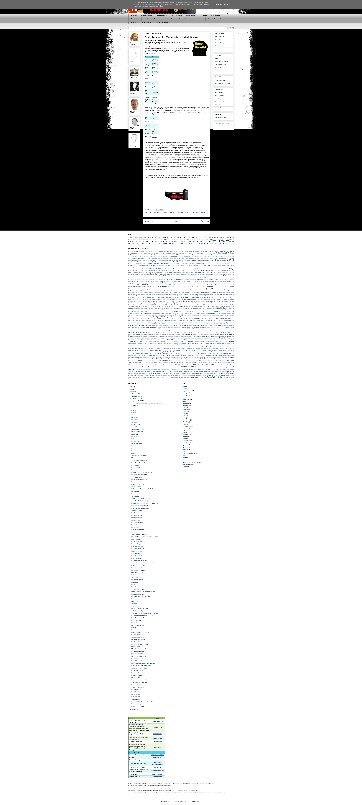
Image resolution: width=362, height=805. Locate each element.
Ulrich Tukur (195, 371)
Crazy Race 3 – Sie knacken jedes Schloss (143, 501)
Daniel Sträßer (181, 272)
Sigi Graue (194, 357)
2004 (188, 241)
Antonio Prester (227, 258)
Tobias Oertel (184, 369)
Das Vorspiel (134, 419)
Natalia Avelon (176, 339)
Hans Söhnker (143, 295)
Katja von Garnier (170, 317)
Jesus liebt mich (135, 427)
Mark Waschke (176, 329)
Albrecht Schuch (180, 251)
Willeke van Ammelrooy (197, 375)
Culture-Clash (186, 399)
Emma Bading (207, 279)
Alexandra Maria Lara (134, 253)
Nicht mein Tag (135, 696)
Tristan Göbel (131, 371)
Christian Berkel (144, 269)
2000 (166, 241)
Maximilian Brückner (206, 332)
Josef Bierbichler (226, 310)
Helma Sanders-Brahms (228, 297)
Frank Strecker (204, 284)
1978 (167, 239)
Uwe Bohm (136, 373)
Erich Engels (153, 281)
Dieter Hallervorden (183, 274)
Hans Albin (173, 294)
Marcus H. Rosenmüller (214, 19)
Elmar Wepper (159, 279)
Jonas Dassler (211, 310)
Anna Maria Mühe (175, 256)
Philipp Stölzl (183, 348)
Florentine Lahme (230, 283)
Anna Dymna (151, 256)
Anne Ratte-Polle (217, 256)
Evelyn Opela (131, 283)
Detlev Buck (203, 15)
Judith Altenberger (167, 311)
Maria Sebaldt (158, 327)
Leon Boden (186, 320)
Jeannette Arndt (227, 306)
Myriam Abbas (138, 339)
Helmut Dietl (218, 77)
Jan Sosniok (224, 304)
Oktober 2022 (136, 398)
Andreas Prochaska (145, 254)
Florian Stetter (173, 284)
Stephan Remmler (173, 360)
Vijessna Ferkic (213, 373)
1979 (172, 239)
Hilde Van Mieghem (195, 301)
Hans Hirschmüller (199, 294)
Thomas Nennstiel (201, 212)
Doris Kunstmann (205, 276)
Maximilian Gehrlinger (215, 332)
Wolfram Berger (203, 377)
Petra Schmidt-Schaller (145, 348)
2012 (142, 243)
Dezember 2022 (136, 394)
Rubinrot (133, 412)
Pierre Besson (197, 348)
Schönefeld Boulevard (137, 431)
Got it (226, 4)
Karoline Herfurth (177, 315)
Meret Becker (188, 334)
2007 (206, 241)
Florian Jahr (158, 284)
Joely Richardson (144, 310)
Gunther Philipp (208, 290)
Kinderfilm (185, 422)
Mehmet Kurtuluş (145, 334)
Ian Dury (165, 303)
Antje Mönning (188, 258)
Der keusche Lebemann (137, 630)
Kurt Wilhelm (202, 318)
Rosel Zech (178, 353)
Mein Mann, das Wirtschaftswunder (141, 665)
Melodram (185, 428)
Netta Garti (209, 339)
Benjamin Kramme (144, 263)
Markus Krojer (221, 329)
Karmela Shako (168, 315)
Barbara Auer (158, 261)
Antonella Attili (221, 258)
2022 (221, 243)
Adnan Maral (141, 251)
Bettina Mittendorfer (217, 263)
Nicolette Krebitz (138, 341)
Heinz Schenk (212, 297)
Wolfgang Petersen (165, 377)
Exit (132, 470)
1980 (177, 239)
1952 (163, 237)
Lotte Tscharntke (138, 323)
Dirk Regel (218, 67)
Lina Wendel (165, 322)
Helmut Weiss (155, 299)
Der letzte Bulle (135, 694)
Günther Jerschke (164, 292)
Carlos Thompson (230, 265)
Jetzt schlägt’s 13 (136, 577)
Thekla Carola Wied (190, 212)
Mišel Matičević (187, 338)
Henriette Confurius (195, 299)
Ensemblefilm (186, 403)
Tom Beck (198, 369)
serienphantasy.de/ (157, 770)
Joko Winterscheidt (196, 310)
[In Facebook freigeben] (161, 210)
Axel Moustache (222, 260)
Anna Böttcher (145, 256)
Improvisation (186, 420)
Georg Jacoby (191, 289)
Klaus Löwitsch (141, 318)
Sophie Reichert (196, 358)
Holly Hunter (225, 301)
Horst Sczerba (145, 303)
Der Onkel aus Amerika (137, 625)
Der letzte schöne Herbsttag (139, 479)
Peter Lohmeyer (189, 347)
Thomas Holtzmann (155, 367)
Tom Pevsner (208, 369)
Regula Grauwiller (223, 350)
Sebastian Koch (209, 355)
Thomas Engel (227, 364)
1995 (140, 241)
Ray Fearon (215, 350)
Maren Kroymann (199, 325)
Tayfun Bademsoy (167, 364)
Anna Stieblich (193, 256)
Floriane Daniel (181, 284)
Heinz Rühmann (219, 95)
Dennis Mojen (147, 274)
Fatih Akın (169, 283)
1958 (195, 237)
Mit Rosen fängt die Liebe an (139, 544)
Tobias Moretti (176, 369)
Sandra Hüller (166, 355)
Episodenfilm (186, 405)
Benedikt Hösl (137, 263)
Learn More (218, 4)
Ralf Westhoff (190, 350)
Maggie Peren (224, 323)
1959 (200, 237)
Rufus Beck (208, 353)
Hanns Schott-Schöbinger (157, 294)
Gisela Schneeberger (141, 290)
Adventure (185, 388)
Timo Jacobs (163, 369)
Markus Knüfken (213, 329)
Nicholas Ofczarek (221, 339)
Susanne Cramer (229, 360)
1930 (129, 237)
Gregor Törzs (163, 290)
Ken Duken (192, 316)
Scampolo (134, 603)
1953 (168, 237)
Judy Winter (173, 212)
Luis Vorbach (186, 323)
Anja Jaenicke (205, 254)
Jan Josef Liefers (204, 304)
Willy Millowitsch (219, 105)
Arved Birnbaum (186, 260)
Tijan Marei (228, 367)
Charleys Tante (135, 646)
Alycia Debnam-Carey (183, 253)
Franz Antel (218, 284)
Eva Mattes (216, 281)
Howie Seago (160, 303)
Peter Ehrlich (151, 346)
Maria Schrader (150, 327)
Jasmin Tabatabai (180, 306)
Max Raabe (168, 332)
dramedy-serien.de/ (157, 755)
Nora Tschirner (230, 341)
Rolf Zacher (227, 352)
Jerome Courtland (174, 308)
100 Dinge (134, 422)
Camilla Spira (190, 265)
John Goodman (180, 310)
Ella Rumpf (142, 279)
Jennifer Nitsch (142, 308)
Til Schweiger (190, 15)
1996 (145, 241)
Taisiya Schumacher (229, 362)
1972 (145, 239)
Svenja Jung (173, 362)
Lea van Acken (155, 320)
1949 (149, 237)
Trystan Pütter (143, 371)
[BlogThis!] (157, 210)
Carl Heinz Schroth (217, 265)
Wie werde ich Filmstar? (138, 553)
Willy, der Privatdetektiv (137, 529)
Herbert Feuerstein (229, 299)
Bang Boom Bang (136, 704)
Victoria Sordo (207, 373)
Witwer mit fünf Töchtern (138, 687)
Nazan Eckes (190, 339)
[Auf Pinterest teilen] (163, 210)
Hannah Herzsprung (210, 292)
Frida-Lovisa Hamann (224, 286)
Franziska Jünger (154, 286)
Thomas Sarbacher (202, 367)
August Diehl (200, 260)
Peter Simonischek (198, 346)
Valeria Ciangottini (174, 373)
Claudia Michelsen (179, 270)
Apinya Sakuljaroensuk (138, 260)
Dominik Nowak (171, 276)
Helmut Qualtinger (147, 299)
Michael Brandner (219, 334)
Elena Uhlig (203, 277)
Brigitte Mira (152, 265)
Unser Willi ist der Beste (138, 661)
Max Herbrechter (161, 332)
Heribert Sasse (166, 301)
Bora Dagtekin (215, 15)
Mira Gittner (161, 338)
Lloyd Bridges (228, 322)
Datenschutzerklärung (188, 464)
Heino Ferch (168, 297)
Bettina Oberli (225, 263)
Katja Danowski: (146, 316)
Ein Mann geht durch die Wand (139, 641)
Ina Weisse (170, 303)
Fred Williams (203, 286)
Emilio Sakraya (199, 279)
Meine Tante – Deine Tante (138, 618)
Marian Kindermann (166, 327)
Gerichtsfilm (186, 411)
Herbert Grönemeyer (142, 301)
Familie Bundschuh (220, 117)
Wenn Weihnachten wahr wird (139, 460)
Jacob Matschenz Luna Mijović (170, 304)
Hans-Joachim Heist (155, 295)
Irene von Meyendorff (204, 303)
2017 (182, 243)
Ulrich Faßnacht (174, 371)
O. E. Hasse (138, 343)
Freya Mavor (216, 286)
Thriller (184, 451)
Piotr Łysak (218, 348)
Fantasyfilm (186, 409)
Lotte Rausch (131, 323)
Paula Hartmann (187, 345)
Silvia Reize (208, 357)
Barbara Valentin (190, 261)
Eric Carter (141, 281)
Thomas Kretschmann (166, 367)
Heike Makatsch (146, 297)
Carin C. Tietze (202, 265)
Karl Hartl (148, 315)
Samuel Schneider (158, 355)
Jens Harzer (154, 308)
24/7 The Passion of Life (138, 510)
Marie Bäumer (200, 327)
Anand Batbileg (212, 253)
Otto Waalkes (213, 343)
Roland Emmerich (207, 352)
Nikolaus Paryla (160, 341)
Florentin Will (223, 283)
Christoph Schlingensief (141, 270)
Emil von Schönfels (184, 279)
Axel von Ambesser (145, 261)
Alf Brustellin (144, 253)
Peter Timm (213, 346)
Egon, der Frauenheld (137, 546)
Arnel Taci (173, 260)
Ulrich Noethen (183, 371)
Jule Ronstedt (188, 311)
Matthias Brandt (206, 330)
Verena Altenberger (191, 373)
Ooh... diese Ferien (136, 601)
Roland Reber (215, 352)
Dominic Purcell (155, 276)
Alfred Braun (150, 253)
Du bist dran (134, 434)
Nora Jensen (222, 341)
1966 (224, 237)
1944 (141, 237)
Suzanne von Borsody (143, 362)
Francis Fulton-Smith (189, 284)
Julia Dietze (193, 311)
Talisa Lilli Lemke (132, 364)
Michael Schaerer (184, 336)
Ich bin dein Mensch (136, 441)
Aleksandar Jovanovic (189, 251)
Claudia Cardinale (170, 270)
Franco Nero (197, 284)
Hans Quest (136, 296)
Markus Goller (135, 19)
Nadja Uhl (170, 339)
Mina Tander (154, 338)
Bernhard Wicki (200, 263)
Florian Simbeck (166, 284)
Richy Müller (163, 352)
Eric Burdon (136, 281)
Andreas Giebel (137, 254)
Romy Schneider (136, 353)
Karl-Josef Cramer (154, 315)
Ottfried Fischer (200, 343)
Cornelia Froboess (225, 270)
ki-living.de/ (157, 741)
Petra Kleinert (135, 348)
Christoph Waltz (151, 270)
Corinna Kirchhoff (216, 270)
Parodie (185, 432)
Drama (184, 401)
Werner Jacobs (167, 375)
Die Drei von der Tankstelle (138, 658)
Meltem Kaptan (166, 334)
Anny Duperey (181, 258)
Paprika (133, 599)
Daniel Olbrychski (173, 272)
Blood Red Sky (135, 692)
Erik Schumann (161, 281)
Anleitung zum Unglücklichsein (139, 455)
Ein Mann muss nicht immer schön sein (142, 615)
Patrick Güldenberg (135, 345)
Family (184, 407)
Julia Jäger (220, 311)
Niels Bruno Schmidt (147, 341)
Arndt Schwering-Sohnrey (165, 260)
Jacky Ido (152, 304)
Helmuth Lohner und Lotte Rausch (173, 299)
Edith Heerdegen (173, 277)
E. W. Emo (226, 276)
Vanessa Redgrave (182, 373)
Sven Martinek (152, 362)
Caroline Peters (149, 267)
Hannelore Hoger (230, 292)
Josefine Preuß (135, 311)
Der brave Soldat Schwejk (138, 639)
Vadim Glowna (165, 373)
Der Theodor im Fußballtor (138, 570)
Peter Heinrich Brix (180, 346)
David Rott (209, 272)
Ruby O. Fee (193, 353)
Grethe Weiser (171, 290)
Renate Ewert (131, 352)
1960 (205, 237)
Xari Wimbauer (226, 377)
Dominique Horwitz (179, 276)
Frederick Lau (209, 286)
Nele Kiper (196, 339)
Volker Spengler (139, 375)
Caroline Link (158, 19)
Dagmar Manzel (158, 272)
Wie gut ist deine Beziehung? (139, 474)
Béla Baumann (183, 265)
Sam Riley (143, 355)
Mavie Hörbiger (148, 332)
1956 (183, 237)
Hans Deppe (192, 294)
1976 (162, 239)
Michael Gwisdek (144, 336)
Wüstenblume (135, 458)
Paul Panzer (167, 345)
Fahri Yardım (145, 283)
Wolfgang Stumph (194, 377)
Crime (184, 397)
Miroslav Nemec (180, 338)
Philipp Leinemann (176, 348)
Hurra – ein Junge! (136, 558)
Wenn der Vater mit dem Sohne (139, 649)
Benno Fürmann (162, 263)
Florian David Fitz (220, 33)
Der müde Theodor (136, 689)
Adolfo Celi (147, 251)
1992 (227, 239)
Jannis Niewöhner (154, 306)
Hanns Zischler (167, 294)
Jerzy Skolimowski (182, 308)
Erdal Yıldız (130, 281)
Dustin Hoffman (219, 276)
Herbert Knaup (151, 301)
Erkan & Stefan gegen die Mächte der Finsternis (144, 503)
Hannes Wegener (141, 294)
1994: (136, 241)
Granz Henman (156, 290)
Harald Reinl (218, 295)
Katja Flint (152, 316)
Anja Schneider (223, 254)
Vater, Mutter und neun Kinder (139, 680)
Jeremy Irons (160, 308)
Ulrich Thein (189, 371)
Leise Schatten (135, 467)
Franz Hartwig (224, 284)
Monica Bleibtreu (208, 338)
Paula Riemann (194, 345)
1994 (131, 241)
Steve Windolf (197, 360)
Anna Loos (168, 256)
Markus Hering (199, 329)
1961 (210, 237)
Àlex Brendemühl (169, 378)
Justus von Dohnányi (174, 313)
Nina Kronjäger (189, 341)
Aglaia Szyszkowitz (162, 251)
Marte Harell (228, 329)
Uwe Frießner (142, 373)
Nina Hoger (174, 341)
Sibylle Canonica (171, 357)
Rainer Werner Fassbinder (223, 83)
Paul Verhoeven (173, 345)
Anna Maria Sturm (185, 256)
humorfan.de (157, 738)
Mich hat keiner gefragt (137, 484)
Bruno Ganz (158, 265)
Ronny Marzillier (153, 353)
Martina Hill (167, 330)
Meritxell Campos (196, 334)
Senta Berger (135, 357)
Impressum (186, 466)
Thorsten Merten (220, 367)
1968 (232, 237)
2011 (133, 243)
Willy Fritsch (211, 375)
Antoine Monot (200, 258)
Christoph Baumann (216, 269)
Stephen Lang (191, 360)
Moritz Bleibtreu (224, 338)
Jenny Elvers (149, 308)
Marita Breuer (170, 329)
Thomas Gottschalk (136, 367)
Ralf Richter (182, 350)
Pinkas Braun (213, 348)
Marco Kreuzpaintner (160, 325)
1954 (173, 237)
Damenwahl (134, 622)
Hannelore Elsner (220, 292)
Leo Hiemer (179, 320)
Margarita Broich (227, 325)
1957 (189, 237)
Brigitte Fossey (145, 265)
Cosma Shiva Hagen (137, 272)
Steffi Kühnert (138, 360)
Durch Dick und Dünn (137, 568)
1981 (181, 239)
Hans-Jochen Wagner (165, 295)
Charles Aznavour (206, 267)
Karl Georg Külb (141, 315)
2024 (131, 387)
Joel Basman (137, 310)
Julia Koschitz (227, 311)
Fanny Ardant (157, 283)
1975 (158, 239)
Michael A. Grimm (210, 334)
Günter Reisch (157, 292)
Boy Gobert (139, 265)
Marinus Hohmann (150, 329)
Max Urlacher (174, 332)
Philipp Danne (169, 348)
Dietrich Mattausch (220, 274)
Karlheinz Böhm (161, 315)
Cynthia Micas (152, 272)
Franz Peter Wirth (137, 286)
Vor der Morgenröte (136, 443)
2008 (214, 241)
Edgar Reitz (160, 277)
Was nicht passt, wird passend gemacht (142, 701)
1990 (218, 239)
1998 (155, 241)
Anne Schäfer (224, 256)
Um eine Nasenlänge (137, 579)
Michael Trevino (191, 336)
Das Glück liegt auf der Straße (139, 608)
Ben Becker (130, 263)
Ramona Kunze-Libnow (207, 350)
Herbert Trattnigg (159, 301)
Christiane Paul (180, 269)
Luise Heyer (209, 323)
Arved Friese (193, 260)
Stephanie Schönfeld (182, 360)
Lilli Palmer (146, 322)
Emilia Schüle (192, 279)
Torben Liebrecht (222, 369)
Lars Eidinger (227, 318)
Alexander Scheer (229, 251)
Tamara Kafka (139, 364)
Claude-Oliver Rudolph (161, 270)
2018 (190, 243)
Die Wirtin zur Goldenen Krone (139, 556)
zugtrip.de (157, 747)
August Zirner (207, 260)
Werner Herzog (160, 375)
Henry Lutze (221, 299)
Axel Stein (137, 262)
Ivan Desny (133, 304)
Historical (185, 415)
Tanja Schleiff (152, 364)
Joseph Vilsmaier (144, 311)
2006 (200, 241)
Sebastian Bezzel (200, 355)
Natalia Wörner (183, 339)
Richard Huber (149, 352)
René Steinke (138, 352)
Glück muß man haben (137, 572)
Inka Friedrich (195, 303)
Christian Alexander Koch (133, 269)
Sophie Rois (203, 358)
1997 (150, 241)
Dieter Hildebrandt (192, 274)
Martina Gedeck (159, 331)
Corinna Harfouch (206, 270)
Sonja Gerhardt (181, 359)
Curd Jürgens (145, 272)
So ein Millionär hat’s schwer (139, 682)
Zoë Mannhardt (153, 378)
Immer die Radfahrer (137, 685)
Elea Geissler (197, 277)
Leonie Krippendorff (208, 320)
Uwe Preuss (158, 373)
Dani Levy (218, 39)
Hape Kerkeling (205, 295)
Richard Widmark (156, 352)
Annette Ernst (219, 58)
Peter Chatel (145, 346)
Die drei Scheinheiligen (137, 522)
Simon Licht (227, 357)
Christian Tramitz (220, 108)
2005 (193, 241)
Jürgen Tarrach (205, 313)
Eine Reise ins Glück (137, 541)
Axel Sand (131, 262)
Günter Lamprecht (149, 292)
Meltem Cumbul (159, 334)
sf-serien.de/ (157, 757)
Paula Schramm (201, 345)
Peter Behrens (139, 346)
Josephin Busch (158, 311)
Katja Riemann (219, 89)
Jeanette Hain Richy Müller (217, 306)
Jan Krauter (212, 304)
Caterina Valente (157, 267)
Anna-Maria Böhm (209, 256)
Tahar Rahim (222, 362)
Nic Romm (215, 339)
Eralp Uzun (231, 279)
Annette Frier (144, 258)
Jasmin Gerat (162, 306)
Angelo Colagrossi (185, 254)
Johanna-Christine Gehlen (171, 310)
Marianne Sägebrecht (191, 327)
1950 (154, 237)
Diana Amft (170, 274)
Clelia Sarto (185, 270)
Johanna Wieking (152, 310)
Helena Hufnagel (219, 297)
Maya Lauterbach (136, 334)
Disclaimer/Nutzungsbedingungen (192, 462)
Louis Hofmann (154, 323)
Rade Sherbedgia (136, 350)
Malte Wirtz (134, 22)
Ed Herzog (145, 277)
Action (184, 386)
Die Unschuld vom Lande (138, 548)
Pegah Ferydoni (209, 345)
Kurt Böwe (183, 318)
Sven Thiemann (158, 362)
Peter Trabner (220, 346)
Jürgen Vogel (212, 313)
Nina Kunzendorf (197, 341)
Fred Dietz (192, 286)
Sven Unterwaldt (166, 362)
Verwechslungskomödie (189, 453)
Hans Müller (216, 294)
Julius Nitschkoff (156, 313)
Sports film (185, 445)
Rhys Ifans (143, 352)
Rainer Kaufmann (150, 350)
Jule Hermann (181, 311)
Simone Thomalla (156, 358)
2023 (131, 389)
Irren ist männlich (136, 465)
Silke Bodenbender (201, 357)
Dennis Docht (140, 274)
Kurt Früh (188, 318)
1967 (228, 237)
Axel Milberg (165, 212)
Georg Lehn (198, 289)
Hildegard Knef (203, 301)
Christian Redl (163, 269)
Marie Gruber (207, 327)
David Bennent (195, 272)
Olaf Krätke (143, 343)
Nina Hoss (180, 341)
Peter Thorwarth (219, 36)
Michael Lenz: (164, 336)
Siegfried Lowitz (187, 357)
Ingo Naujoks (182, 303)
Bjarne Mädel (231, 263)
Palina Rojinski (220, 343)
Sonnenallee (134, 405)
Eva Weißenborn (222, 281)
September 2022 (136, 401)
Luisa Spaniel (193, 323)
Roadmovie (186, 436)
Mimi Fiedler (147, 338)
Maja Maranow (230, 323)
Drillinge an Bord (135, 673)
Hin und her (134, 587)
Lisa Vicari (203, 322)
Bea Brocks (219, 261)
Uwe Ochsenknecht (150, 373)
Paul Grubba (154, 345)
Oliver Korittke (161, 343)
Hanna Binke (191, 292)
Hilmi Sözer (210, 301)
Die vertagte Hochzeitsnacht (139, 560)
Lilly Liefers (159, 322)
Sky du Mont (165, 359)
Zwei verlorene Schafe (137, 429)
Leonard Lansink (200, 320)
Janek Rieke (131, 306)
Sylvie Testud (195, 362)
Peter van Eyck (227, 346)
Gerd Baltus (220, 289)
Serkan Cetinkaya (143, 357)
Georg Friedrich (184, 289)
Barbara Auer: (165, 261)
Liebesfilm (231, 320)
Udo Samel (160, 371)
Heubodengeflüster (136, 517)
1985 (199, 239)
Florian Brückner (131, 284)
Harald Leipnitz (212, 295)
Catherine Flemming (165, 267)
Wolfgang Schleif (174, 377)
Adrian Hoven (153, 251)
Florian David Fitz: (152, 284)
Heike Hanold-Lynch (137, 297)
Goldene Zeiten (135, 699)
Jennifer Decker (135, 308)
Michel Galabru (216, 336)
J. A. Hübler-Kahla (140, 304)
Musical (185, 430)
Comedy (185, 393)
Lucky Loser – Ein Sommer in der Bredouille (143, 489)
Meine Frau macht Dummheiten (140, 632)
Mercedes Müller (180, 334)
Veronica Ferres (199, 373)
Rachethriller (186, 434)
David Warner (216, 272)
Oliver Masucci (169, 343)
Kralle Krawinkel (165, 318)
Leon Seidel (192, 320)
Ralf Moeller (176, 350)
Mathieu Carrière (190, 330)
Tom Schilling (214, 369)
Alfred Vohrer (157, 253)
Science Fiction (187, 440)
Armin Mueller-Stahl (147, 260)
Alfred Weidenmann (166, 253)
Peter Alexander (230, 345)
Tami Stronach (145, 364)
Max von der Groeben (190, 332)
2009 (223, 241)
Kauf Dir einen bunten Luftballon (140, 668)
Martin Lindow (141, 330)
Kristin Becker (172, 318)
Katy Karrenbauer (185, 316)
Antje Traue (194, 258)
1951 (159, 237)
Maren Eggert (192, 325)
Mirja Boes (174, 338)
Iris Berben (212, 303)
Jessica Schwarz (190, 308)
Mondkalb (134, 436)
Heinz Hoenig (194, 297)
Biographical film (187, 391)
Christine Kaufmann (188, 269)
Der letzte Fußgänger (137, 670)
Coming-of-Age (187, 395)
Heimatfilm (185, 413)
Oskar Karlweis (182, 343)
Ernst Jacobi (168, 281)
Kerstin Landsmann (199, 316)
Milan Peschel (141, 338)
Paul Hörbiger (161, 345)
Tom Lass (202, 369)
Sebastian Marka (225, 355)
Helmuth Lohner (161, 299)
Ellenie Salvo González (150, 279)
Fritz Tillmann (140, 289)
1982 (185, 239)
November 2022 (136, 396)
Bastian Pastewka (213, 261)
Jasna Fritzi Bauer (190, 306)
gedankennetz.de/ (157, 721)
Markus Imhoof (206, 329)
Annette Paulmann (152, 258)
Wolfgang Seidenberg (184, 377)
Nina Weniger (209, 341)
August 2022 (135, 709)
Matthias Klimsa (222, 330)
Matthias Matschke (230, 330)
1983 (190, 239)
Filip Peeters (208, 283)
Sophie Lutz (189, 358)
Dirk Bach (135, 276)
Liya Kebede (222, 322)
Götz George (141, 292)
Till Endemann (141, 369)
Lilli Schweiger (153, 322)
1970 (135, 239)
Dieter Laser (198, 274)
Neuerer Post (149, 221)
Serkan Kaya (150, 357)
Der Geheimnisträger (137, 515)
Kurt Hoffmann (195, 318)
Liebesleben (134, 446)
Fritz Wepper (153, 289)
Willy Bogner (205, 375)
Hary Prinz (223, 295)
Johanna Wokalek (160, 310)
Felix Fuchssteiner (184, 283)
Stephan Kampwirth (156, 360)
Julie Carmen (150, 313)
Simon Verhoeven (161, 15)
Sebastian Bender (191, 355)
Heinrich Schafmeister (176, 297)
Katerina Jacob (206, 315)
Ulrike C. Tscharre (203, 371)
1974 (154, 239)
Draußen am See (136, 415)
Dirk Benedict (141, 276)
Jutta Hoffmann (184, 313)
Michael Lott (170, 336)
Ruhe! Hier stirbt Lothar (137, 706)
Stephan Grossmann (147, 360)
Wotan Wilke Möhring (214, 377)
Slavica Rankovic (173, 358)
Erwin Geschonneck (182, 281)
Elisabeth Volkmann (224, 277)
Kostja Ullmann (157, 318)
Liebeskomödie (132, 322)
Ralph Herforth (198, 350)
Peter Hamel (173, 346)
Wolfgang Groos (154, 377)
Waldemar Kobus (147, 375)
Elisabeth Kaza (216, 277)
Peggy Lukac (216, 345)
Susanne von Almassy (133, 362)
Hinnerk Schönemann (218, 301)
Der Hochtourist (135, 527)
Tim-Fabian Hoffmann (156, 369)
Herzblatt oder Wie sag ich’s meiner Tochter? (143, 591)
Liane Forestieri (224, 320)
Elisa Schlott (210, 277)
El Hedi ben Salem (189, 277)
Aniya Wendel (199, 254)
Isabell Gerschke (226, 303)
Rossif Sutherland (185, 353)
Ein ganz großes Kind (137, 634)
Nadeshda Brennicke (146, 339)
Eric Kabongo (147, 281)
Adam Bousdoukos (133, 251)
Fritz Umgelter (147, 289)
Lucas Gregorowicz (171, 323)
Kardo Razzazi (227, 313)
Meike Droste (152, 334)
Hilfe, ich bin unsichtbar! (138, 565)
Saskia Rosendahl (175, 355)
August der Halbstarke (137, 551)
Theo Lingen (218, 98)
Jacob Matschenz (159, 304)
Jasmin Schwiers (170, 306)
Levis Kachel (180, 212)
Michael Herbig (219, 43)
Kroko (133, 439)
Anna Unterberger (201, 256)
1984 (195, 239)
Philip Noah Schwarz (161, 348)
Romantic (185, 438)
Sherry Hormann (220, 46)
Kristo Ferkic (178, 318)
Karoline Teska (194, 315)
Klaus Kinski (135, 318)
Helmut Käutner (139, 299)
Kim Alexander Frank (214, 316)
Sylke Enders (180, 362)
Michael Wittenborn (200, 336)
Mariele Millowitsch (225, 327)
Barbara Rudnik (173, 261)
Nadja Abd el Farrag (156, 339)
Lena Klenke (174, 320)
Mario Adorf (158, 329)
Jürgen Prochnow (197, 313)
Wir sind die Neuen (136, 477)
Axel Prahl (230, 260)
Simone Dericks (147, 358)
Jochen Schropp (230, 308)
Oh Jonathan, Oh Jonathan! (138, 637)
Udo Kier (155, 371)
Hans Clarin (186, 294)
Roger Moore (200, 352)
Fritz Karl (135, 289)
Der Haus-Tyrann (136, 677)
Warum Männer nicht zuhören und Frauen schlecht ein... (146, 403)
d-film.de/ (157, 767)
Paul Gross (149, 345)
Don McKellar (186, 276)
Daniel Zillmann (188, 272)
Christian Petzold (184, 19)
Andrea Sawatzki (156, 212)
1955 (178, 237)
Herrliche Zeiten (135, 520)
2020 (205, 243)
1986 (204, 239)
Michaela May (209, 336)
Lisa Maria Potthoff (185, 322)
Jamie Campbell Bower (182, 304)
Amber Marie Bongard (202, 253)
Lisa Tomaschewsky (195, 322)
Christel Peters (230, 267)
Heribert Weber (173, 301)
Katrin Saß (178, 316)
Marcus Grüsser (168, 325)
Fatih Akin (147, 19)
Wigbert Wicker (174, 375)
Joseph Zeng (152, 311)
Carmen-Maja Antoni (132, 267)
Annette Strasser (160, 258)
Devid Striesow (162, 274)
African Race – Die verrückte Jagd (140, 498)
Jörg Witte (190, 313)
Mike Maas (133, 338)
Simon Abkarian (220, 357)
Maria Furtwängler (135, 327)
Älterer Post (205, 221)
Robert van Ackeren (193, 352)
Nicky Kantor (228, 339)
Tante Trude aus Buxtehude (138, 534)
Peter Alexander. (132, 346)
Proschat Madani (225, 348)
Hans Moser (205, 294)
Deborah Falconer (230, 272)
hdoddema (186, 801)
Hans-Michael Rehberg (176, 295)
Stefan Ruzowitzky (225, 358)
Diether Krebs (205, 274)
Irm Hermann (219, 303)
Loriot (232, 322)
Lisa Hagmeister (176, 322)
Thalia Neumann (182, 364)
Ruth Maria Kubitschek (217, 353)
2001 (172, 241)
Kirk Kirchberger (227, 316)
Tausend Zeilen (135, 408)
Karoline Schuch (187, 315)
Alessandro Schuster (199, 251)
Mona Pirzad (194, 338)
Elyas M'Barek (167, 279)
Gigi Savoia (226, 289)
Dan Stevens (165, 272)
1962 (214, 237)
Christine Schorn (207, 269)
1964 (219, 237)
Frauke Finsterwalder (185, 286)
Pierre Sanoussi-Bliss (205, 348)
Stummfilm (185, 449)
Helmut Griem (131, 299)
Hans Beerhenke (180, 294)
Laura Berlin (135, 320)
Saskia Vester (182, 355)
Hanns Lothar (148, 294)
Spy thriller (185, 447)
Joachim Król (221, 308)
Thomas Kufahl (175, 367)
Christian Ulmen (172, 269)
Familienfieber (135, 491)
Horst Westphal (153, 303)
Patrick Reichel (143, 345)
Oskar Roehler (198, 19)
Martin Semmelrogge (149, 330)
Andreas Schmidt (154, 254)
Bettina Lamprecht (208, 263)
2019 (198, 243)
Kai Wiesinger (220, 313)
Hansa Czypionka (195, 295)
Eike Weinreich (181, 277)
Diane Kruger (176, 274)
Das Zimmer (134, 513)
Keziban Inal (207, 316)
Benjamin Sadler (152, 263)
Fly (132, 448)
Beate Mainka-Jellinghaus (228, 261)
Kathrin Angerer (138, 316)
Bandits (133, 451)
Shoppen (133, 482)
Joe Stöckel (131, 310)
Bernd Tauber (193, 263)
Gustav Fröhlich (215, 290)
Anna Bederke (138, 256)
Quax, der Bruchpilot (137, 653)
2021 (150, 212)
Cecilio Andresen (189, 267)
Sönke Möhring (203, 362)
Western (185, 457)
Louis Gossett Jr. (146, 323)
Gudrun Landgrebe (187, 290)
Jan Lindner (217, 304)
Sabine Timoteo (136, 355)
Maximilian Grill (225, 332)
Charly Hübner (214, 267)
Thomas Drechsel (219, 364)
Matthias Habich (214, 330)
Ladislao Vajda (208, 318)
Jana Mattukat (230, 304)
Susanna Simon (212, 360)
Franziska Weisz (176, 286)
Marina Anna (133, 329)
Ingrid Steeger (189, 303)
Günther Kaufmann (173, 292)
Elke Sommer (137, 279)
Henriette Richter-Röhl (205, 299)
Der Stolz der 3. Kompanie (138, 656)
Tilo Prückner (148, 369)
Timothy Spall (170, 369)
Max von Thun (181, 332)
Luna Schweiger (216, 323)
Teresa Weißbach (175, 364)
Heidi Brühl (130, 297)
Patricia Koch (227, 343)
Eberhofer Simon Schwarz (136, 277)
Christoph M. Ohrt (224, 269)
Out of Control (135, 496)
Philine (133, 584)
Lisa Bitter (170, 322)
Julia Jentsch (214, 311)
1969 (131, 239)
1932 (133, 237)
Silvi (132, 493)
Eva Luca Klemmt (204, 281)
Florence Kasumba (216, 283)
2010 (232, 241)
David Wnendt (222, 272)
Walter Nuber (154, 375)
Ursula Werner (224, 371)
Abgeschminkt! (135, 453)
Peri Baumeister (222, 345)
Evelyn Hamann (230, 281)
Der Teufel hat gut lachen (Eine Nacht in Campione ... (146, 536)
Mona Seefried (200, 338)
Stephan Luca (165, 360)
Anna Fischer (157, 256)
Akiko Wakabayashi (171, 251)
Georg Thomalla (219, 101)
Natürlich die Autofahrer (137, 675)
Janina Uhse (137, 306)
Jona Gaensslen (204, 310)
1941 (137, 237)
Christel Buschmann (222, 267)
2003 (183, 241)
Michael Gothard (136, 336)
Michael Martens (176, 336)
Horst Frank (231, 301)
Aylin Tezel (152, 261)
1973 (150, 239)
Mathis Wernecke (198, 330)
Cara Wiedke (195, 265)
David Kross (202, 272)
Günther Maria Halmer (183, 292)
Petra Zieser (153, 348)
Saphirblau (134, 410)
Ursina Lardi (211, 371)
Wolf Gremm (138, 377)
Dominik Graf (171, 19)
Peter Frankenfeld (158, 346)
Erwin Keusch (190, 281)
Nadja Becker (164, 339)
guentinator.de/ (157, 727)
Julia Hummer (200, 311)
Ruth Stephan (226, 353)
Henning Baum (186, 299)
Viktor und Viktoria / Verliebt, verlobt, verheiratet (144, 613)
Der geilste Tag (135, 424)
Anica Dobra (192, 254)
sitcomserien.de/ (157, 760)
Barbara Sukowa (181, 261)
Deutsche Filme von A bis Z (223, 123)
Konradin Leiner (149, 318)
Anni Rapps (166, 258)
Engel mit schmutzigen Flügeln (139, 505)
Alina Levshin (175, 253)
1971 (140, 239)
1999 (161, 241)
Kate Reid (200, 315)
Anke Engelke (230, 254)
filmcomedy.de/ (157, 774)
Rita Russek (178, 352)
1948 (145, 237)
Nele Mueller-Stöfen (203, 339)
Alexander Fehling (209, 251)
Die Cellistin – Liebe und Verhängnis (141, 462)
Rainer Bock (142, 350)
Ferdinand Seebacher (201, 283)
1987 (208, 239)
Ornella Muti (176, 343)
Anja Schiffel (216, 254)
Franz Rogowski (146, 286)
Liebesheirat (134, 582)
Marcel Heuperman (151, 325)
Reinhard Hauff (230, 350)
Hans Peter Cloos (224, 294)
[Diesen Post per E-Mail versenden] (156, 210)
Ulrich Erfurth (166, 371)
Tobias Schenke (191, 369)
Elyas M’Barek (176, 279)
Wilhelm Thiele (182, 375)
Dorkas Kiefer (212, 276)
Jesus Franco (198, 308)
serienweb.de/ (157, 776)
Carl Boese (210, 265)
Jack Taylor (147, 304)
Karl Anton (135, 315)
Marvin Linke (182, 330)
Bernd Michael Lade (178, 263)
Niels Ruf (154, 341)
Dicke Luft (134, 525)
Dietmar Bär (212, 274)
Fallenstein (151, 283)
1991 (223, 239)
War (184, 455)
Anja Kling (211, 254)
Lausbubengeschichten (137, 594)
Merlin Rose (203, 334)
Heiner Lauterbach (158, 297)
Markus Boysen (183, 329)
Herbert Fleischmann (132, 301)
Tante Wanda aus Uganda (138, 610)
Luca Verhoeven (162, 323)
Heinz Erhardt (219, 92)
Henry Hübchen (214, 299)
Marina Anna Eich (141, 329)
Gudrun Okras (195, 290)
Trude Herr (137, 371)
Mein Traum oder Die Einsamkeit (140, 508)
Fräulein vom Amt (136, 620)
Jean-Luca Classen (198, 306)
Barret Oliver (206, 261)
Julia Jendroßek (206, 311)
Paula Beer (180, 345)
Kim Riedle (221, 316)
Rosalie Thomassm (171, 353)
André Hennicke (168, 254)
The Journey (189, 364)
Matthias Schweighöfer (136, 332)
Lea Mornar (148, 320)
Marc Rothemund (146, 15)
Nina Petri (203, 341)
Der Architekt (134, 417)
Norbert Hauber (131, 343)
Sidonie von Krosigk (179, 357)
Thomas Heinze (146, 367)
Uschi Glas (231, 371)
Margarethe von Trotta (217, 325)
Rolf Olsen (221, 352)
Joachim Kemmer (213, 308)
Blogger (199, 801)
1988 (213, 239)
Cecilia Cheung (181, 267)
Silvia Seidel (214, 357)
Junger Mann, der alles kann (139, 606)
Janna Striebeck (144, 306)
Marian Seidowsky (175, 327)
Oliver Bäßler (149, 343)
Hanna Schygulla (200, 292)
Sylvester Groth (188, 362)
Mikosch (133, 627)
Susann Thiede (204, 360)
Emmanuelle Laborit (224, 279)
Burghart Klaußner (175, 265)
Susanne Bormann (220, 360)
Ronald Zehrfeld (145, 353)
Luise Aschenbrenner (200, 323)
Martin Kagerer (134, 330)
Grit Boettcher (178, 290)
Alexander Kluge (219, 251)
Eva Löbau (211, 281)
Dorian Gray (191, 276)
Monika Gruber (215, 338)
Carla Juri (224, 265)
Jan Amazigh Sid (191, 304)
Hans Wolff (148, 295)
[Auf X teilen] (159, 210)
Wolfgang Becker (146, 377)
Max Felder (155, 332)
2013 (151, 243)
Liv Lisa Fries (216, 322)
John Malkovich (188, 310)
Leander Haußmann (164, 320)
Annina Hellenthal (174, 258)
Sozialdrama (217, 358)
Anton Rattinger (213, 258)
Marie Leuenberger (215, 327)
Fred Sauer (197, 286)
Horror (184, 418)
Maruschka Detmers (174, 330)
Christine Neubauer (197, 269)
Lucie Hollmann (179, 323)
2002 (177, 241)
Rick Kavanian (171, 352)
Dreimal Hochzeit (136, 575)
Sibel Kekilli (164, 357)
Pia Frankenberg (190, 348)
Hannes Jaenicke (132, 294)
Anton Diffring (207, 258)
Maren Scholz (208, 325)
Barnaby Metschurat (198, 261)
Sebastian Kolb (217, 355)
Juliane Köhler (143, 313)
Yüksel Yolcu (147, 378)
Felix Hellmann (192, 283)
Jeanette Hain (207, 306)
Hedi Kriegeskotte (230, 295)
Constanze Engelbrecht (194, 270)
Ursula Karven (217, 371)
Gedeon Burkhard (175, 289)
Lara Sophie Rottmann (218, 318)
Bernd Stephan (186, 263)
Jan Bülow (197, 304)
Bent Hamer (171, 263)
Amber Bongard (192, 253)
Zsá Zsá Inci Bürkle (161, 378)
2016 (176, 243)
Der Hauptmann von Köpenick (139, 644)
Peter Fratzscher (166, 346)
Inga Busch (176, 303)
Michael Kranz (158, 336)
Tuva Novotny (150, 371)
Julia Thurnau (136, 313)
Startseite (134, 15)
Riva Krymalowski (184, 352)
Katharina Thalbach (223, 315)
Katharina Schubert (213, 315)
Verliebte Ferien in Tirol (137, 589)
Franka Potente (211, 284)
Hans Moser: (211, 294)
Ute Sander (130, 373)
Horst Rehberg (138, 303)
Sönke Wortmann (176, 15)
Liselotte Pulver (209, 322)
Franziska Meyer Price (221, 61)
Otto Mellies (206, 343)
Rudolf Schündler (200, 353)
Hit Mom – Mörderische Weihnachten (141, 472)
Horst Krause (131, 303)
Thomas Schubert (211, 367)
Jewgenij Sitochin (205, 308)
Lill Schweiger (140, 322)
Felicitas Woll (175, 283)
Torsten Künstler (230, 369)
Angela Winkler (176, 254)
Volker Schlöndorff (220, 80)
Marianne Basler (182, 327)
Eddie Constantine (153, 277)
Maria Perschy (143, 327)
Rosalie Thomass (162, 353)
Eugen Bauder (197, 281)
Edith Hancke (166, 277)
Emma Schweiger (214, 279)
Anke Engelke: (131, 256)
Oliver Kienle (154, 343)
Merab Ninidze (173, 334)
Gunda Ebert (201, 290)
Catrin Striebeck (174, 267)
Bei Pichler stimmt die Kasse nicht (140, 596)
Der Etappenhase (136, 532)
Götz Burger (135, 292)
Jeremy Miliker (167, 308)
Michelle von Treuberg (225, 336)
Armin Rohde (155, 260)
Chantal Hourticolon (197, 267)
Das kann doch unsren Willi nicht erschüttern (143, 663)
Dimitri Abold (227, 274)
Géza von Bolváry (223, 290)
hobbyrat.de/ (157, 734)
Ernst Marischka (174, 281)
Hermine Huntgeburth (163, 22)
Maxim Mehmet (198, 332)
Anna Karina (163, 256)
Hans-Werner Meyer (186, 295)
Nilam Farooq (167, 341)
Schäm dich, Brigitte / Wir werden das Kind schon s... (146, 563)
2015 (169, 243)
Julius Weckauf (164, 313)
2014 (160, 243)
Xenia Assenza (141, 378)
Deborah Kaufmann (132, 274)
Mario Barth (164, 329)
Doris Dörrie (198, 276)
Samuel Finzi (149, 355)
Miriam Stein (168, 338)
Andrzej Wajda (162, 254)
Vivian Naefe (218, 55)
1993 (232, 239)
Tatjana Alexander (159, 364)
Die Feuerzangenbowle (137, 651)
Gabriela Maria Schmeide (163, 289)
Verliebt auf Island (136, 486)
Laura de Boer (142, 320)
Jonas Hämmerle (218, 310)
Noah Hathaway (215, 341)
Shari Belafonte (158, 357)
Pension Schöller (136, 539)
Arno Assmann (179, 260)
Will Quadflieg (189, 375)
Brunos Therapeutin (165, 265)
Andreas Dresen (147, 22)
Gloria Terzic (150, 290)
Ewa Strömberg (138, 283)
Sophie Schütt (210, 358)
